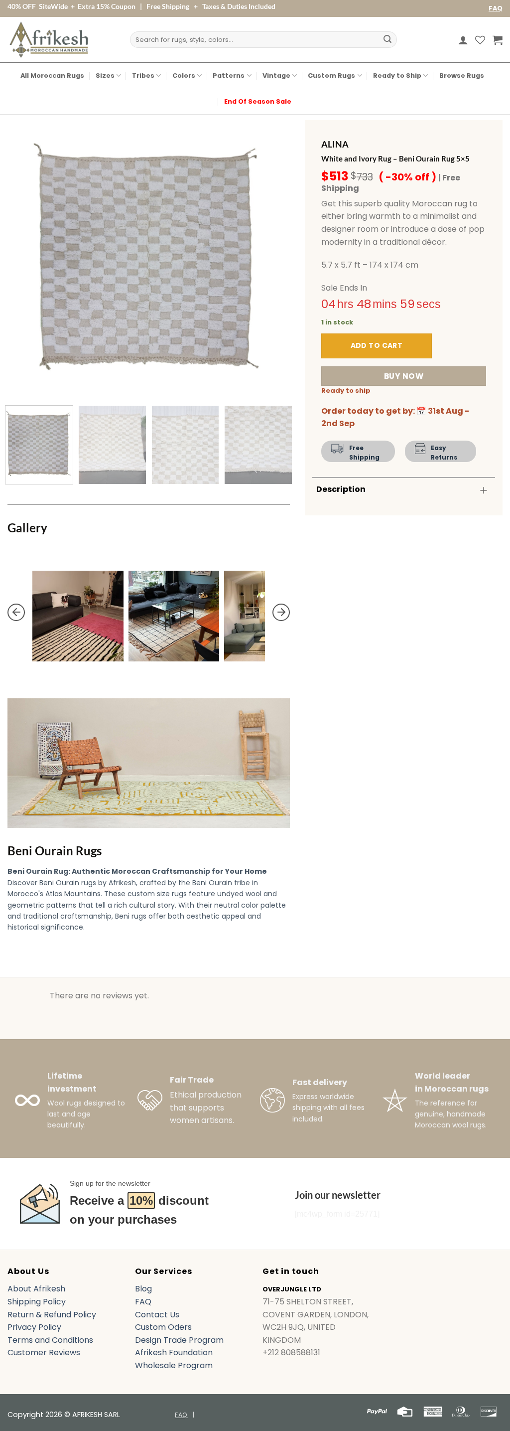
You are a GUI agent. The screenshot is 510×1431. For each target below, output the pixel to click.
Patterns (229, 75)
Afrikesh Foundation (174, 1352)
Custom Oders (163, 1327)
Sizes (105, 75)
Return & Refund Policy (51, 1314)
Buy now (403, 376)
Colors (183, 75)
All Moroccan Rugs (52, 75)
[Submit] (387, 39)
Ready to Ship (397, 75)
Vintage (276, 75)
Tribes (143, 75)
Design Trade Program (179, 1340)
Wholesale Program (174, 1365)
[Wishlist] (480, 40)
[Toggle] (484, 490)
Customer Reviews (43, 1352)
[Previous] (26, 256)
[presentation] (16, 612)
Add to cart (377, 345)
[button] (463, 40)
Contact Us (157, 1314)
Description (341, 489)
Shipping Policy (36, 1301)
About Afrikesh (36, 1288)
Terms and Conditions (50, 1340)
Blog (143, 1288)
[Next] (272, 256)
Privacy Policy (34, 1327)
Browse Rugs (461, 75)
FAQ (496, 8)
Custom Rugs (331, 75)
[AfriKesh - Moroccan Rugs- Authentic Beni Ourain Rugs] (48, 39)
